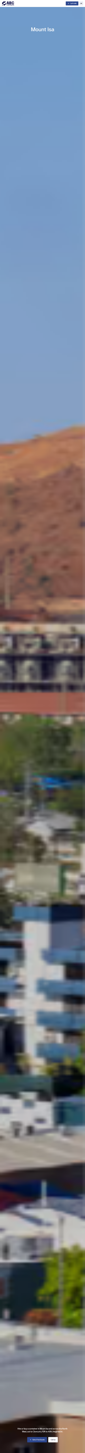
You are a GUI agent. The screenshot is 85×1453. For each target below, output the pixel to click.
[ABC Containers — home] (8, 3)
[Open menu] (81, 3)
